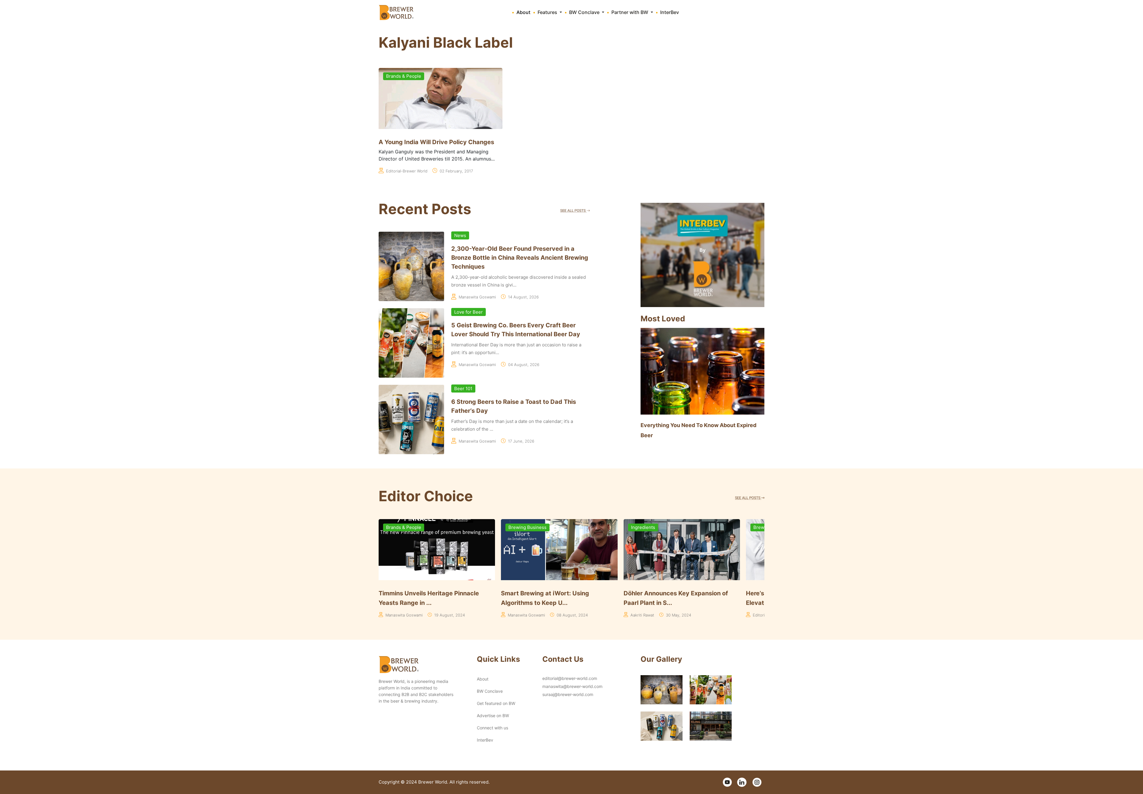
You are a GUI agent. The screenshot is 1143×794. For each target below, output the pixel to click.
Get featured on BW (496, 703)
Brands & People (403, 76)
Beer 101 (463, 388)
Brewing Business (405, 527)
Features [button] (548, 12)
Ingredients (520, 527)
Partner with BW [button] (630, 12)
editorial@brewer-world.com (569, 678)
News (460, 235)
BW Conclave (490, 691)
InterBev (669, 12)
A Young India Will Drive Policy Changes (436, 142)
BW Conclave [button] (585, 12)
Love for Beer (468, 312)
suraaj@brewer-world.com (567, 694)
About (523, 12)
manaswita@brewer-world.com (572, 686)
